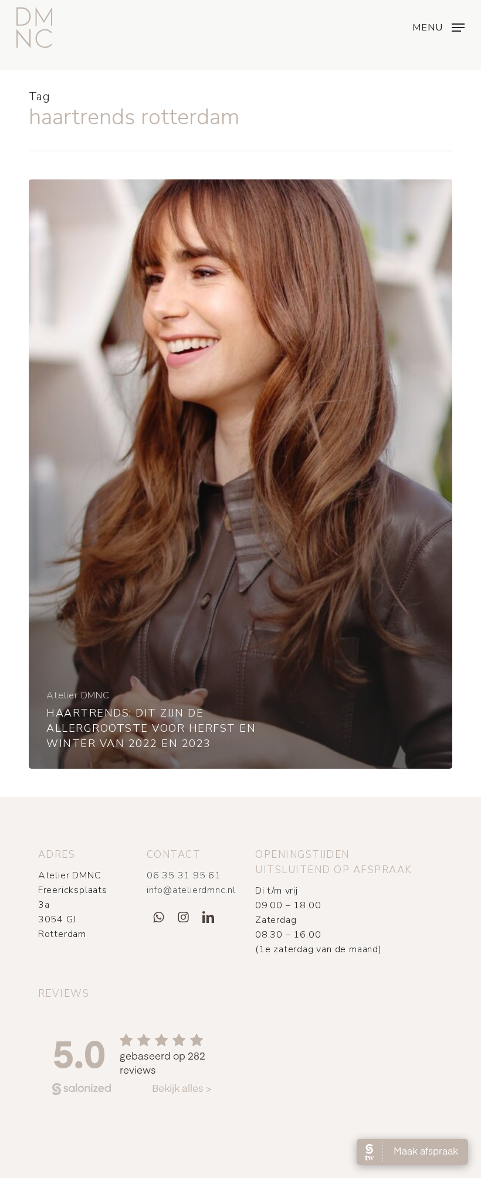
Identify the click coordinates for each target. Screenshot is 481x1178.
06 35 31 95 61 (184, 875)
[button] (438, 26)
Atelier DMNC (78, 695)
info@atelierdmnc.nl (191, 890)
